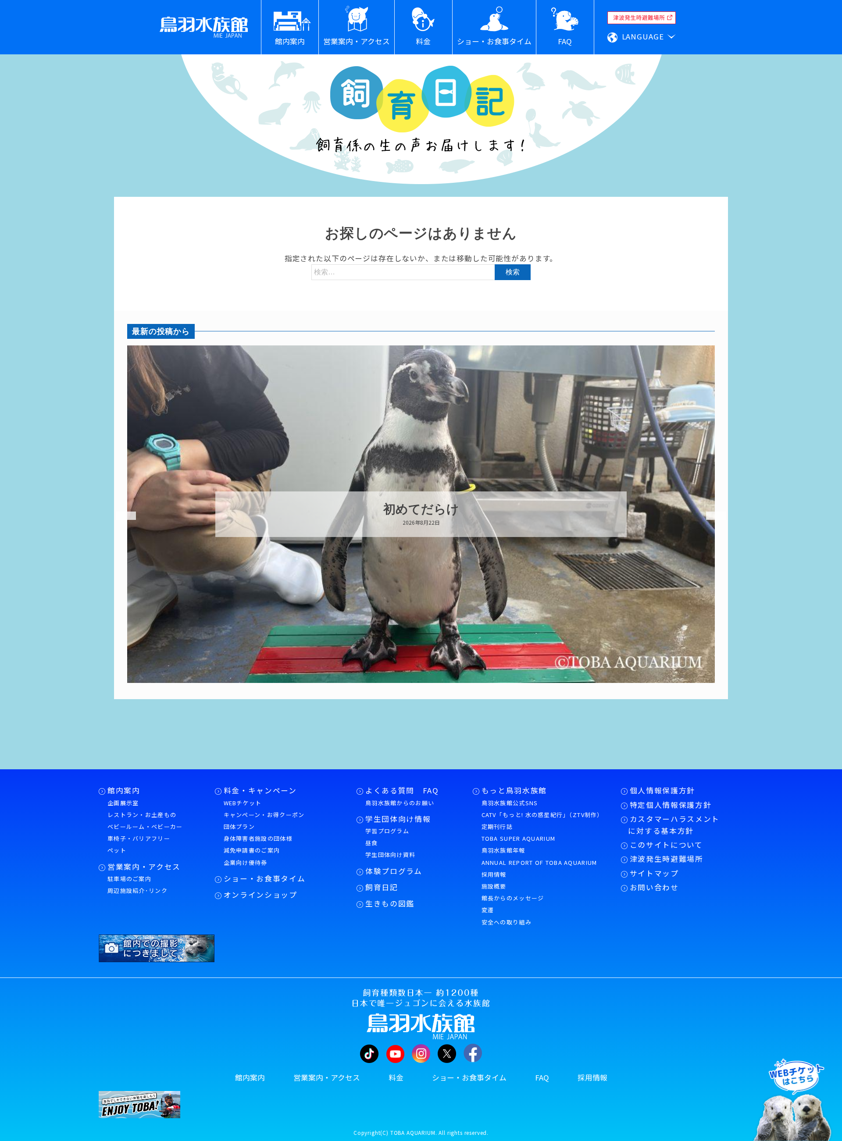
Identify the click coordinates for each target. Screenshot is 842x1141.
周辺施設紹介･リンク (137, 890)
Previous (120, 516)
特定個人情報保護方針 (671, 805)
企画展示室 (123, 803)
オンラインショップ (260, 894)
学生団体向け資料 (390, 854)
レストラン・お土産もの (141, 814)
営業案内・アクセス (144, 866)
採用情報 (494, 874)
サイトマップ (654, 873)
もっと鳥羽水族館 (514, 790)
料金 (396, 1077)
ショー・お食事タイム (265, 878)
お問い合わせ (654, 887)
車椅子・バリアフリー (138, 838)
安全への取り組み (507, 922)
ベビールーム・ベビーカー (145, 826)
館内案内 (123, 790)
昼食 (371, 843)
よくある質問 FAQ (402, 790)
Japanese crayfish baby (581, 509)
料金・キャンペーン (260, 790)
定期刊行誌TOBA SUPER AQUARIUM (519, 832)
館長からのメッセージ (513, 898)
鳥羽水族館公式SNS (510, 803)
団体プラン (239, 826)
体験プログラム (393, 871)
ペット (116, 850)
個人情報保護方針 (662, 790)
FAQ (542, 1077)
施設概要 (494, 886)
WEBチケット (243, 803)
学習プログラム (387, 831)
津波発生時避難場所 (666, 858)
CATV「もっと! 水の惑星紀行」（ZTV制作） (542, 814)
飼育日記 (381, 887)
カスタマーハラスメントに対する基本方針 (674, 825)
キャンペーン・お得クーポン (264, 814)
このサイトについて (666, 844)
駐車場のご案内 (129, 878)
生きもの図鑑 (389, 903)
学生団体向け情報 (398, 819)
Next (710, 516)
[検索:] (421, 271)
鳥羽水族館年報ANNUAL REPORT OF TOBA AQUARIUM (539, 856)
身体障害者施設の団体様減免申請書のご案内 (258, 844)
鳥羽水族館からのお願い (399, 803)
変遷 (488, 910)
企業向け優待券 (246, 862)
